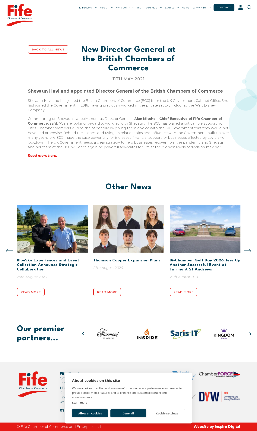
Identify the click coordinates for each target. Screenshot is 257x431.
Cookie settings (167, 413)
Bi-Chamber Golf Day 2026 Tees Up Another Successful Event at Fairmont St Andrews (205, 265)
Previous (9, 250)
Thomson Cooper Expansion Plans (126, 260)
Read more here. (42, 156)
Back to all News (48, 49)
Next (247, 250)
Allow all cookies (90, 413)
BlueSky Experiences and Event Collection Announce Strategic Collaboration (48, 265)
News (185, 7)
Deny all (128, 413)
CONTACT (224, 7)
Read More (31, 292)
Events (169, 7)
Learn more (79, 402)
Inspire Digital (227, 427)
